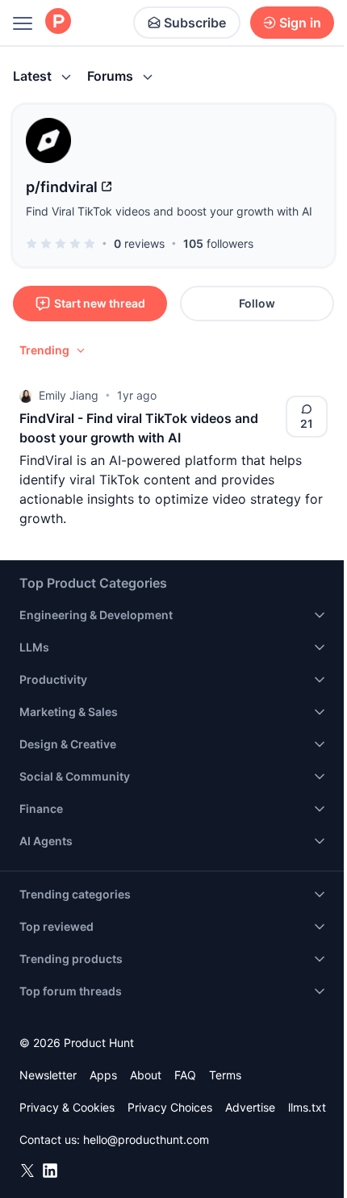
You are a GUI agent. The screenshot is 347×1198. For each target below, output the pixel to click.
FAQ (185, 1075)
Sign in (300, 23)
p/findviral (62, 186)
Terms (225, 1075)
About (145, 1075)
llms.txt (307, 1107)
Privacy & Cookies (67, 1107)
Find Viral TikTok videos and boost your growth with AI (169, 211)
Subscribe (195, 23)
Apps (103, 1075)
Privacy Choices (170, 1107)
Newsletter (48, 1075)
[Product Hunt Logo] (58, 22)
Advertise (250, 1107)
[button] (53, 350)
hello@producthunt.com (146, 1139)
